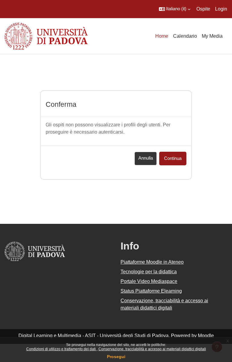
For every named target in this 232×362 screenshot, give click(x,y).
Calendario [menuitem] (185, 36)
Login (221, 8)
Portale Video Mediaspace (149, 281)
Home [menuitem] (161, 36)
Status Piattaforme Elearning (151, 291)
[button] (174, 9)
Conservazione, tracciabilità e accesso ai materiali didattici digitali (152, 349)
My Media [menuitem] (212, 36)
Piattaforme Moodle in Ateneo (152, 262)
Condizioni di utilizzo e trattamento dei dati (61, 349)
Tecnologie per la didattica (149, 271)
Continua (173, 158)
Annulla (145, 158)
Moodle (206, 335)
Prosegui (116, 356)
